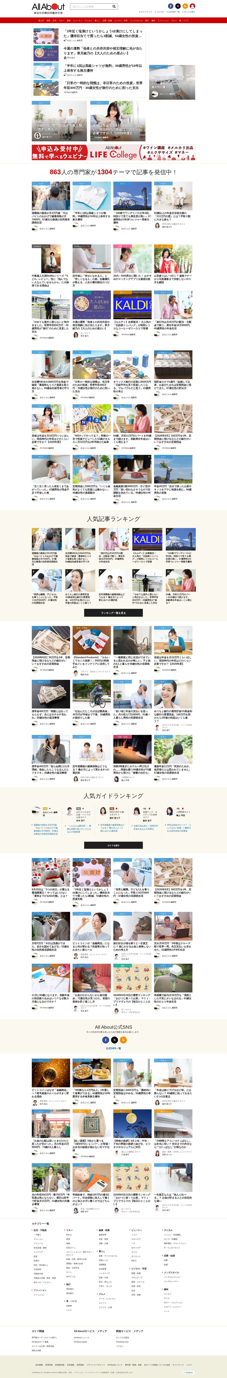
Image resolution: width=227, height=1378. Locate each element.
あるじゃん (71, 1276)
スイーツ (102, 1303)
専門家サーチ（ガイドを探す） (45, 1337)
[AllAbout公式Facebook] (170, 6)
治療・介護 (103, 1243)
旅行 (147, 20)
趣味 (153, 20)
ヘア (133, 1243)
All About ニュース (81, 1337)
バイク (69, 1310)
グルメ (174, 20)
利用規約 (80, 1365)
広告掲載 (70, 1365)
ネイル (134, 1252)
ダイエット (136, 1256)
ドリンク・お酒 (105, 1307)
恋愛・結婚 (107, 20)
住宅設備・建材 (40, 1248)
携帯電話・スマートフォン (175, 1243)
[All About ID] (192, 6)
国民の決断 (36, 1350)
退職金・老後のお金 (74, 1263)
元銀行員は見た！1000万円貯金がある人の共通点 (146, 827)
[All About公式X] (178, 6)
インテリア (38, 1252)
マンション (38, 1239)
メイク (134, 1235)
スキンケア (136, 1239)
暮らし (97, 20)
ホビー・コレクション (173, 1302)
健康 (69, 20)
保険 (68, 1243)
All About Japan (80, 1342)
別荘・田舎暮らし (41, 1265)
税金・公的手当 (72, 1268)
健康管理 (102, 1235)
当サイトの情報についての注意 (157, 1365)
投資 (68, 1239)
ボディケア (136, 1248)
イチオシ (120, 1346)
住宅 (54, 20)
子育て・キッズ (105, 1286)
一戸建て (37, 1235)
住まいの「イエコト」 (43, 1282)
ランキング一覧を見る (113, 613)
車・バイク (184, 20)
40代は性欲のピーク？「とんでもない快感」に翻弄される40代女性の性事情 (179, 828)
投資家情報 (59, 1365)
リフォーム (38, 1243)
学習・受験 (136, 1295)
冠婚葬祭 (102, 1265)
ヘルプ (189, 1365)
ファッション (163, 20)
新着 (48, 20)
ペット (167, 1311)
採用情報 (49, 1365)
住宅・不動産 (40, 1230)
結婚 (166, 1265)
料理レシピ (103, 1260)
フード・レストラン (107, 1299)
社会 (133, 1290)
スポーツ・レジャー (172, 1307)
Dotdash (189, 1373)
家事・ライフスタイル (108, 1256)
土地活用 (37, 1269)
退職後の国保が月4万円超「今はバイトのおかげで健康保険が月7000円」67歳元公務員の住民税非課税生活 (46, 829)
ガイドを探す (189, 12)
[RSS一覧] (185, 6)
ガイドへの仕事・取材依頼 (43, 1346)
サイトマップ (146, 12)
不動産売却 (38, 1274)
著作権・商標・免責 (133, 1365)
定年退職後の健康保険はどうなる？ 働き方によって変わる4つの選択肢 (112, 828)
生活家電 (102, 1269)
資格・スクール (137, 1282)
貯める (69, 1235)
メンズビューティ (171, 1281)
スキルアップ (137, 1277)
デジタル (88, 20)
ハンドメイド (104, 1273)
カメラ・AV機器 (170, 1239)
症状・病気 (103, 1239)
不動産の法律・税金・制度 (45, 1278)
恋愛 (166, 1260)
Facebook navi (122, 1342)
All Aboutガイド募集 (40, 1342)
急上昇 (41, 20)
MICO (133, 1261)
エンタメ (167, 1294)
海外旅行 (70, 1289)
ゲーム (167, 1298)
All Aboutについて (115, 1365)
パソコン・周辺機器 (172, 1235)
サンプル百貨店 (122, 1337)
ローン (69, 1272)
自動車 (69, 1306)
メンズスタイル (136, 20)
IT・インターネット (172, 1248)
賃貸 (35, 1256)
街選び (36, 1261)
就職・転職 (136, 1273)
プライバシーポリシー (96, 1365)
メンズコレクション (172, 1277)
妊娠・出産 (103, 1277)
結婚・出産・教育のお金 (76, 1259)
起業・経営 (136, 1286)
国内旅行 (70, 1293)
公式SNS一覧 (174, 12)
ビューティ (77, 20)
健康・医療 (104, 1230)
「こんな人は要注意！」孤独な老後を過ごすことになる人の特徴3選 (79, 829)
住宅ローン (71, 1248)
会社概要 (39, 1365)
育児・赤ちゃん (105, 1282)
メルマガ (160, 12)
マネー (61, 20)
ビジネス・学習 (120, 20)
